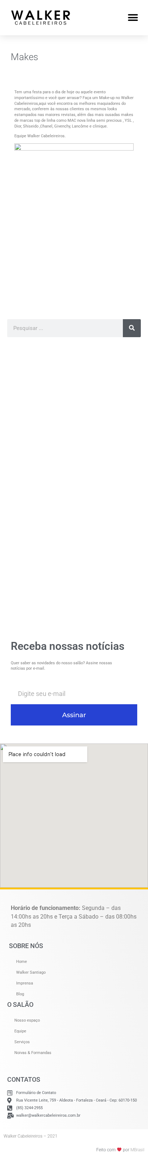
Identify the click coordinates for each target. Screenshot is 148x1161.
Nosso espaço (27, 1020)
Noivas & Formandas (32, 1052)
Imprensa (24, 983)
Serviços (22, 1042)
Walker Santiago (31, 972)
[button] (133, 17)
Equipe (20, 1031)
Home (21, 961)
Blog (20, 994)
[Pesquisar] (132, 328)
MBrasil (137, 1149)
